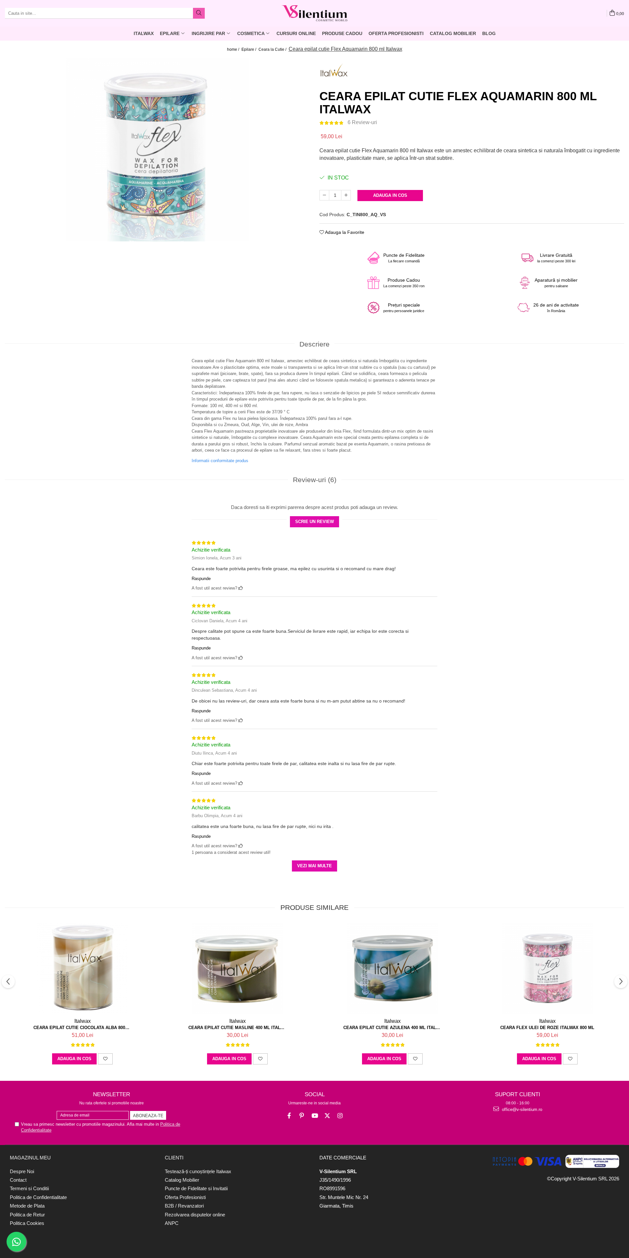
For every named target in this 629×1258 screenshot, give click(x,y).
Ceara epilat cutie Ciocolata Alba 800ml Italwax (82, 1027)
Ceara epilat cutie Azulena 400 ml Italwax (392, 1027)
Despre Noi (22, 1171)
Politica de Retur (27, 1214)
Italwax (82, 1021)
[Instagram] (340, 1115)
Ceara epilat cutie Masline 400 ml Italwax (237, 1027)
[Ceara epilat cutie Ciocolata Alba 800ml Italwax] (82, 968)
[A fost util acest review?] (240, 588)
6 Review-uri (362, 122)
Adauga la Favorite (344, 232)
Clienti (174, 1157)
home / (233, 49)
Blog (489, 33)
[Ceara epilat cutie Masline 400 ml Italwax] (237, 968)
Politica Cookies (27, 1223)
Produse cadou (342, 33)
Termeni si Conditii (29, 1188)
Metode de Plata (27, 1206)
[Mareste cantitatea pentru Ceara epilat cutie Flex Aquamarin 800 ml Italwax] (346, 195)
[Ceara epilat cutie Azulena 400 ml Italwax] (392, 968)
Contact (18, 1180)
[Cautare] (199, 13)
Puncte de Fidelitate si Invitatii (196, 1188)
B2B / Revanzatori (184, 1206)
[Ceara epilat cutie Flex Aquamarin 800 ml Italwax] (157, 149)
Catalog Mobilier (453, 33)
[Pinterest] (302, 1115)
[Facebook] (289, 1115)
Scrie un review (314, 521)
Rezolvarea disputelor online (195, 1214)
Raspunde (201, 578)
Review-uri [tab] (314, 479)
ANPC (172, 1223)
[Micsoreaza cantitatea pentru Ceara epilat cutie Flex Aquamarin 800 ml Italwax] (324, 195)
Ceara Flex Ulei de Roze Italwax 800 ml (547, 1027)
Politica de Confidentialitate (38, 1197)
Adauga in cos (390, 195)
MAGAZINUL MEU (30, 1157)
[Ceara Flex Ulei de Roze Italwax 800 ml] (547, 968)
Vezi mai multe (314, 865)
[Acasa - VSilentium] (314, 13)
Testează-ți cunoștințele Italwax (198, 1171)
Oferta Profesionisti (396, 33)
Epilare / (249, 49)
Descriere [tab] (314, 344)
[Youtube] (314, 1115)
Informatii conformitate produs (220, 460)
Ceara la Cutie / (272, 49)
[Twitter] (327, 1115)
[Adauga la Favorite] (105, 1058)
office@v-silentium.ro (521, 1109)
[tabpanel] (157, 149)
